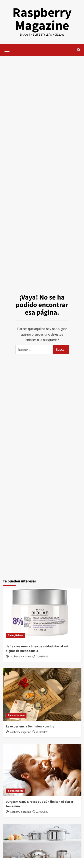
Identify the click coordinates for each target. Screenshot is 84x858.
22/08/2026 (42, 732)
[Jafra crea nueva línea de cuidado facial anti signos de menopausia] (42, 614)
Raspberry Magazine (42, 19)
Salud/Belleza (15, 635)
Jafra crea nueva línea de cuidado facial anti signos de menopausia (37, 648)
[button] (7, 49)
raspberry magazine (20, 656)
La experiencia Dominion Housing (30, 726)
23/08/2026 (42, 656)
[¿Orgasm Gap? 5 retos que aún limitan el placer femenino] (42, 770)
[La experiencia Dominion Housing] (42, 694)
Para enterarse (16, 715)
